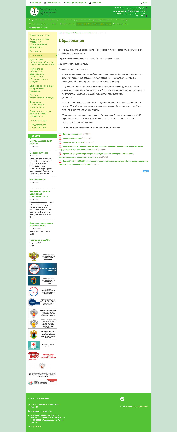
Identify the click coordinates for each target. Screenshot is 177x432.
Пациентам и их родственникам (74, 20)
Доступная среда (38, 120)
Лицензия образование (72, 138)
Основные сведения (40, 35)
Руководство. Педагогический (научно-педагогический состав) (42, 62)
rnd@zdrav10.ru (139, 16)
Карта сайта (96, 3)
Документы (35, 51)
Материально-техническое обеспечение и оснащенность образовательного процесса (39, 75)
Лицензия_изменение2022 (73, 142)
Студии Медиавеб (141, 406)
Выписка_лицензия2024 (72, 134)
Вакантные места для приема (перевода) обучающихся (40, 114)
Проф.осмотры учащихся (38, 24)
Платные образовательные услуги (42, 96)
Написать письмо (53, 3)
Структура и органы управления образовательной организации (39, 43)
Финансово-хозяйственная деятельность (37, 104)
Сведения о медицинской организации (44, 20)
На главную (36, 3)
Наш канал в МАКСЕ (40, 240)
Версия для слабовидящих (76, 3)
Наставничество (38, 179)
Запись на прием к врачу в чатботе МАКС (42, 224)
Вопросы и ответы (67, 24)
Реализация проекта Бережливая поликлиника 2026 (40, 194)
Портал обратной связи (38, 28)
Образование (36, 55)
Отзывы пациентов (120, 24)
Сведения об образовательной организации (94, 24)
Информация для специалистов (101, 20)
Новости (54, 24)
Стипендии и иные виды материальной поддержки (42, 88)
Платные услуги (122, 20)
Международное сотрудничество (38, 126)
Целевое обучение (39, 153)
